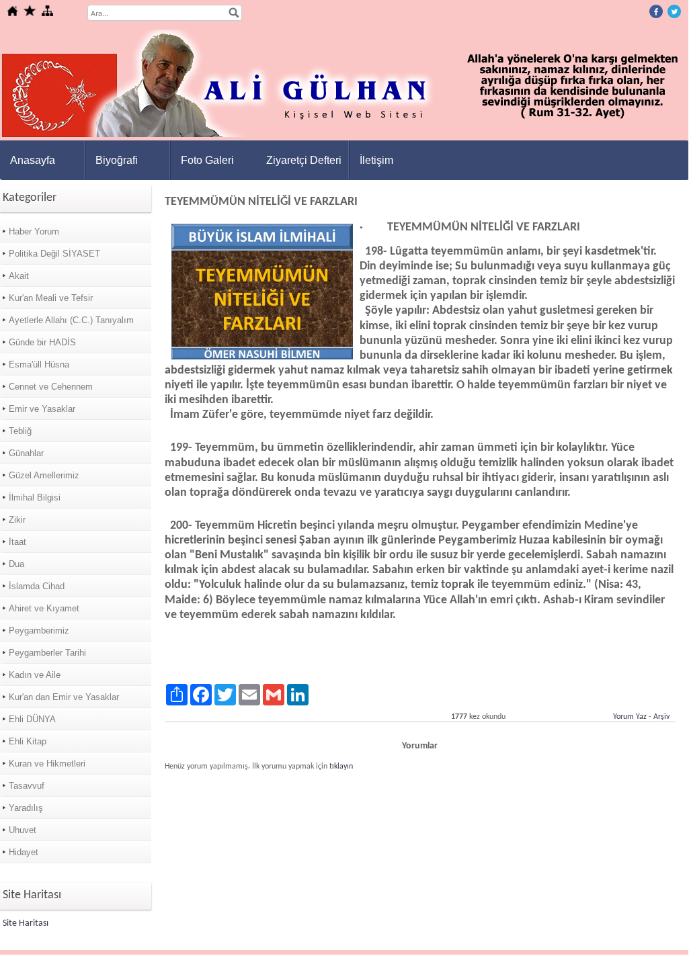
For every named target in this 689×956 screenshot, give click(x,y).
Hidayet (23, 852)
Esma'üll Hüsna (39, 364)
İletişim (376, 160)
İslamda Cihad (37, 586)
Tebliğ (20, 431)
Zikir (17, 520)
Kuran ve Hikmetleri (47, 763)
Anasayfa (32, 160)
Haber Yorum (34, 231)
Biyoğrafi (116, 160)
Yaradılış (26, 808)
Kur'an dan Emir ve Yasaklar (64, 697)
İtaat (17, 542)
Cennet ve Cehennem (51, 387)
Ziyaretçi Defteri (303, 160)
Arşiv (661, 717)
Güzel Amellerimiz (44, 475)
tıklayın (341, 767)
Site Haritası (25, 923)
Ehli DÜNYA (32, 719)
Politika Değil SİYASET (54, 254)
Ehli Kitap (27, 741)
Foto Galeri (207, 160)
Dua (16, 564)
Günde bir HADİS (42, 342)
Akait (19, 276)
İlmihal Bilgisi (34, 497)
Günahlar (26, 453)
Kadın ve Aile (34, 675)
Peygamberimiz (39, 630)
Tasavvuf (26, 786)
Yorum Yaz (630, 717)
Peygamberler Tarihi (47, 653)
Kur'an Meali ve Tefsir (51, 298)
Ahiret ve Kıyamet (44, 608)
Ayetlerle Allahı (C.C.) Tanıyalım (71, 320)
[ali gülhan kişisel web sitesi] (345, 135)
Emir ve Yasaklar (42, 409)
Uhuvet (22, 830)
